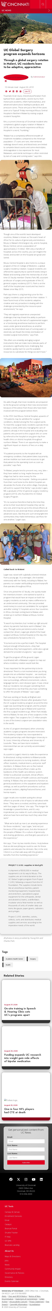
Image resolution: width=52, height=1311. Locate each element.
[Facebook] (10, 1179)
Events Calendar (12, 1281)
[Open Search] (43, 4)
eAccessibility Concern (18, 1301)
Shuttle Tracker (11, 1232)
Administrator (39, 77)
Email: (10, 1137)
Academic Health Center (14, 959)
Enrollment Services (13, 1216)
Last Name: (12, 1153)
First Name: (12, 1145)
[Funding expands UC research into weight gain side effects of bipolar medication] (26, 1037)
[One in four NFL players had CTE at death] (26, 1084)
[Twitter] (18, 1179)
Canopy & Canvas (12, 1212)
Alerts (4, 1296)
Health (8, 965)
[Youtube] (33, 1179)
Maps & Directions (13, 1256)
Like (26, 91)
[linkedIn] (41, 1179)
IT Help (8, 1236)
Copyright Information (18, 1304)
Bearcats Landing (12, 1245)
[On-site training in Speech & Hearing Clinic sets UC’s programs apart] (26, 990)
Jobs (6, 1260)
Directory (9, 1277)
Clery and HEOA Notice (17, 1296)
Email (7, 1220)
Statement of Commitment (26, 1299)
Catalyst (8, 1224)
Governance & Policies (14, 1273)
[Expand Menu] (49, 10)
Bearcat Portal (11, 1228)
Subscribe (26, 1162)
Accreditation (34, 1304)
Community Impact (13, 1269)
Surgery (33, 959)
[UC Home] (15, 4)
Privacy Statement (36, 1301)
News (7, 1264)
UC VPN (8, 1241)
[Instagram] (26, 1179)
